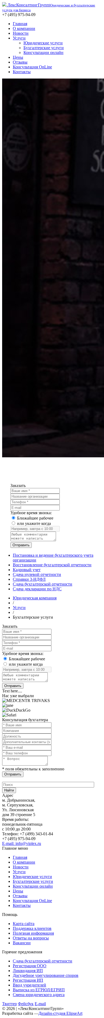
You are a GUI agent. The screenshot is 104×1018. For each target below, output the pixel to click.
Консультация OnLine (32, 67)
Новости (21, 33)
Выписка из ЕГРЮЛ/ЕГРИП (39, 990)
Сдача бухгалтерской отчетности (42, 584)
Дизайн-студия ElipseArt (60, 1013)
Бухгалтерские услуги (43, 47)
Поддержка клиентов (32, 928)
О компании (24, 28)
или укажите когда (34, 523)
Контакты (22, 71)
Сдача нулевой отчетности (37, 574)
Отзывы (20, 62)
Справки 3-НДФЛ (29, 579)
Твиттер (9, 1003)
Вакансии (22, 943)
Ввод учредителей (29, 985)
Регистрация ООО (29, 966)
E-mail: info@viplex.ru (21, 843)
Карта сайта (23, 923)
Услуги (19, 38)
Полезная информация (33, 933)
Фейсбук (26, 1003)
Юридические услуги (43, 43)
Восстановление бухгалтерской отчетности (52, 565)
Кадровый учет (27, 569)
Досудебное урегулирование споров (45, 975)
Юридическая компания (35, 598)
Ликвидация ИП (28, 970)
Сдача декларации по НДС (37, 589)
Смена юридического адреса (39, 994)
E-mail (40, 1003)
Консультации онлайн (43, 52)
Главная (20, 23)
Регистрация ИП (28, 980)
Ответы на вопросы (31, 938)
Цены (18, 57)
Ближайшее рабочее (35, 518)
